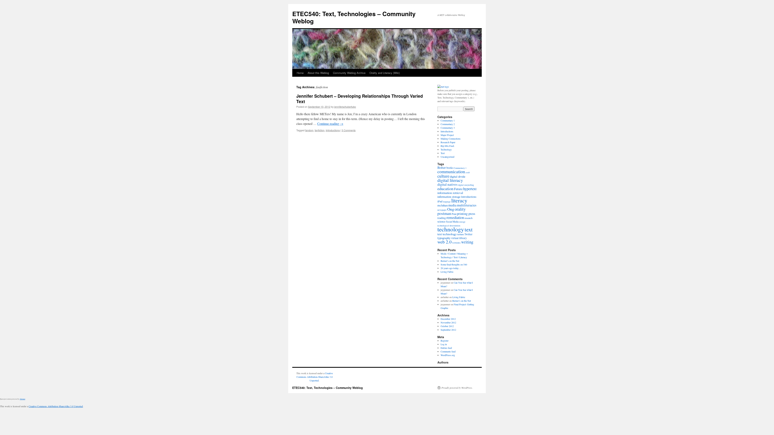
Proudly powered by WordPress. (457, 387)
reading (441, 218)
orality (460, 209)
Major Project (447, 135)
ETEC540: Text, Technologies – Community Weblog (354, 17)
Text (443, 153)
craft (468, 172)
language (447, 201)
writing (467, 242)
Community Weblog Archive (349, 73)
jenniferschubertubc (345, 106)
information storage (449, 197)
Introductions (333, 130)
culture (443, 176)
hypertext (469, 188)
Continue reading (330, 123)
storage (462, 221)
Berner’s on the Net (450, 260)
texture (460, 234)
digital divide (457, 176)
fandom (309, 130)
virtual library (459, 238)
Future (458, 189)
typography (443, 238)
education (445, 188)
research (468, 218)
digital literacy (450, 180)
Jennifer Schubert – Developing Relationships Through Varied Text (359, 98)
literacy (459, 200)
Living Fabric (447, 271)
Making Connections (451, 138)
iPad (439, 201)
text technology (447, 234)
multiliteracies (466, 205)
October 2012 (447, 326)
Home (300, 73)
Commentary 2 (448, 124)
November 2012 (448, 322)
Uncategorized (447, 156)
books (449, 168)
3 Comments (349, 130)
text (469, 229)
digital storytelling (466, 184)
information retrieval (450, 193)
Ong (450, 209)
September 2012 (448, 329)
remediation (455, 217)
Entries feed (446, 347)
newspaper (442, 209)
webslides (456, 242)
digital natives (447, 184)
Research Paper (448, 142)
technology (450, 229)
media (452, 205)
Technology (446, 149)
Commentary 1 (448, 120)
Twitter (468, 234)
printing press (466, 213)
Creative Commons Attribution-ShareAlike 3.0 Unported (314, 377)
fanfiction (320, 130)
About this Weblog (318, 73)
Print (454, 213)
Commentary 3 (448, 127)
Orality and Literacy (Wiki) (384, 73)
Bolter (441, 167)
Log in (444, 344)
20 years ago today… (451, 268)
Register (444, 340)
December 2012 (448, 318)
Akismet (22, 399)
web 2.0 (444, 242)
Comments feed (448, 351)
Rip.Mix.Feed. (448, 145)
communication (451, 171)
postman (444, 213)
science (441, 221)
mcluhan (442, 205)
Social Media (452, 221)
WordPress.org (448, 355)
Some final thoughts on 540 (454, 264)
